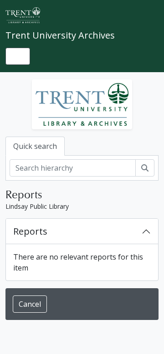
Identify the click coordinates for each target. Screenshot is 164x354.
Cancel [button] (30, 304)
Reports (30, 231)
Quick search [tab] (35, 146)
